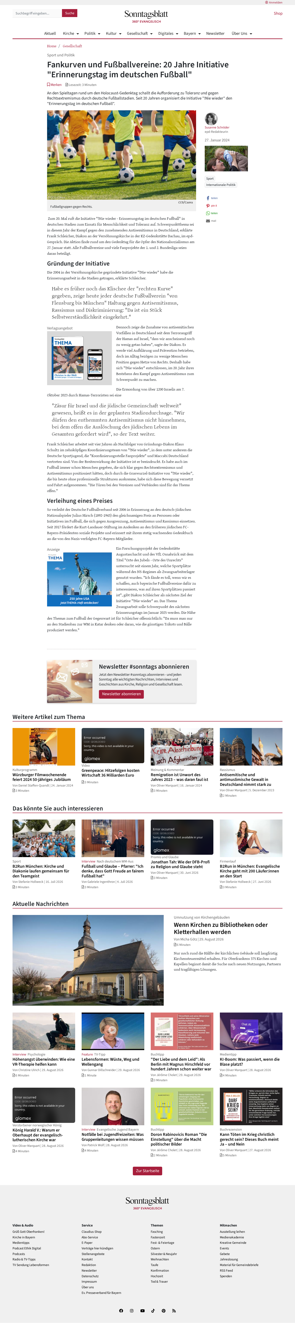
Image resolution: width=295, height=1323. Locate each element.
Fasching (157, 1232)
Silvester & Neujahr (164, 1254)
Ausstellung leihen (232, 1232)
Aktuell (50, 33)
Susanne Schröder (217, 127)
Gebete (225, 1254)
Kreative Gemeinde (233, 1243)
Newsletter (215, 33)
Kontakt (87, 1259)
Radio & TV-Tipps (24, 1259)
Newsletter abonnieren (121, 694)
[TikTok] (153, 1312)
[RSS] (174, 1312)
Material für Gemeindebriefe (239, 1265)
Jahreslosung (229, 1259)
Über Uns (239, 33)
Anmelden (275, 2)
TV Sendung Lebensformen (31, 1265)
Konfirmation (160, 1270)
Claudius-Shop (92, 1232)
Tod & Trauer (159, 1281)
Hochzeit (157, 1276)
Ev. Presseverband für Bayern (101, 1293)
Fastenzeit (158, 1237)
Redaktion (89, 1265)
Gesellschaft (137, 33)
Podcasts (19, 1254)
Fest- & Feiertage (162, 1243)
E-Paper (87, 1243)
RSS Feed (226, 1270)
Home (51, 45)
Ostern (155, 1248)
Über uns (88, 1287)
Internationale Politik (221, 184)
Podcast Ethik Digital (27, 1248)
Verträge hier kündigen (97, 1248)
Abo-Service (90, 1237)
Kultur (111, 33)
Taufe (154, 1265)
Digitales (165, 33)
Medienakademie (232, 1237)
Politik (89, 33)
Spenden (226, 1276)
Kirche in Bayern (24, 1237)
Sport (210, 178)
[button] (54, 84)
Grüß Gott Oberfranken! (28, 1232)
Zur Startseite (147, 1171)
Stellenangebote (93, 1254)
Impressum (89, 1281)
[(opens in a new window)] (121, 1312)
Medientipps (21, 1243)
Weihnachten (160, 1259)
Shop (278, 13)
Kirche (68, 33)
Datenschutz (90, 1276)
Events (224, 1248)
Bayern (190, 33)
